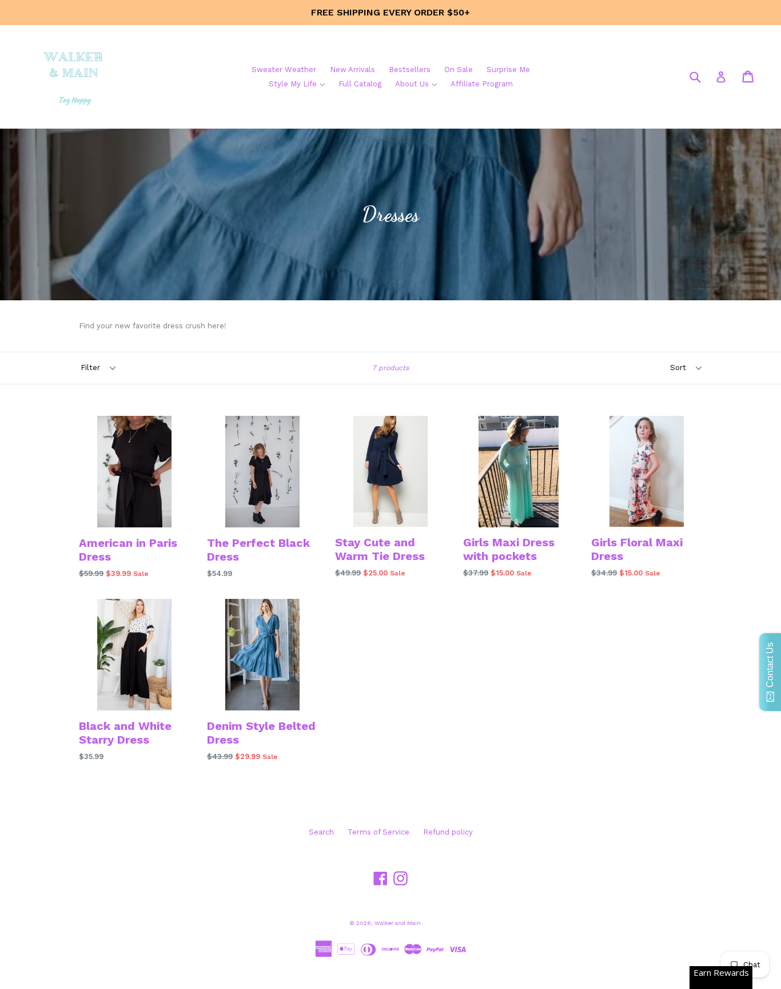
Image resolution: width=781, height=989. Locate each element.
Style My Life (299, 83)
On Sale (458, 69)
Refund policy (448, 832)
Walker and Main (397, 923)
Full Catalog (359, 84)
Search (321, 832)
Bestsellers (410, 69)
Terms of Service (378, 832)
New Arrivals (352, 69)
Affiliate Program (482, 84)
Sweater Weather (284, 69)
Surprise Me (508, 69)
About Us (419, 83)
